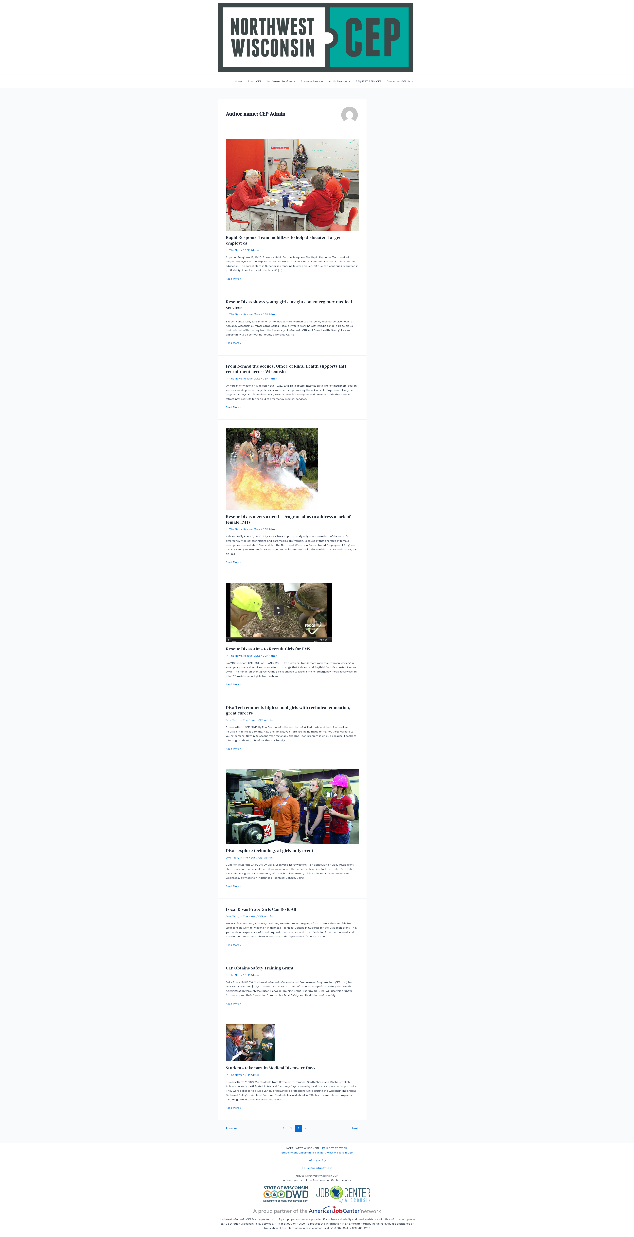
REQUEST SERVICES (368, 81)
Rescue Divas (251, 314)
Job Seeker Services (279, 81)
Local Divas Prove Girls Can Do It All (261, 909)
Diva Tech (232, 720)
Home (238, 81)
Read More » (234, 279)
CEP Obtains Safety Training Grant (260, 968)
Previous (229, 1128)
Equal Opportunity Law (317, 1168)
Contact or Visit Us (398, 81)
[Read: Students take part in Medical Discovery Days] (250, 1042)
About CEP (254, 81)
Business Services (312, 81)
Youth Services (338, 81)
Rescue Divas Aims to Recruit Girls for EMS (268, 649)
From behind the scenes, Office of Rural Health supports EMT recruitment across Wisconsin (286, 369)
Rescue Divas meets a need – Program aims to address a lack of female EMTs (288, 519)
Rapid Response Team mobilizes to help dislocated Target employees (283, 240)
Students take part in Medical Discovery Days (270, 1068)
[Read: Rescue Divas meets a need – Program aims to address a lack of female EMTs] (272, 468)
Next (357, 1128)
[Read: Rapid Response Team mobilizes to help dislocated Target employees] (292, 184)
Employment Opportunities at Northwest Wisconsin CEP (317, 1152)
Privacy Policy (317, 1160)
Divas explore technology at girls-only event (269, 851)
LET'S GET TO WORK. (334, 1148)
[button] (294, 81)
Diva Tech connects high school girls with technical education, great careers (288, 710)
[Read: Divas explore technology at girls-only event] (292, 806)
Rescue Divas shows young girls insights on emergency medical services (289, 304)
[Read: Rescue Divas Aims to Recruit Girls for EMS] (279, 612)
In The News (234, 250)
